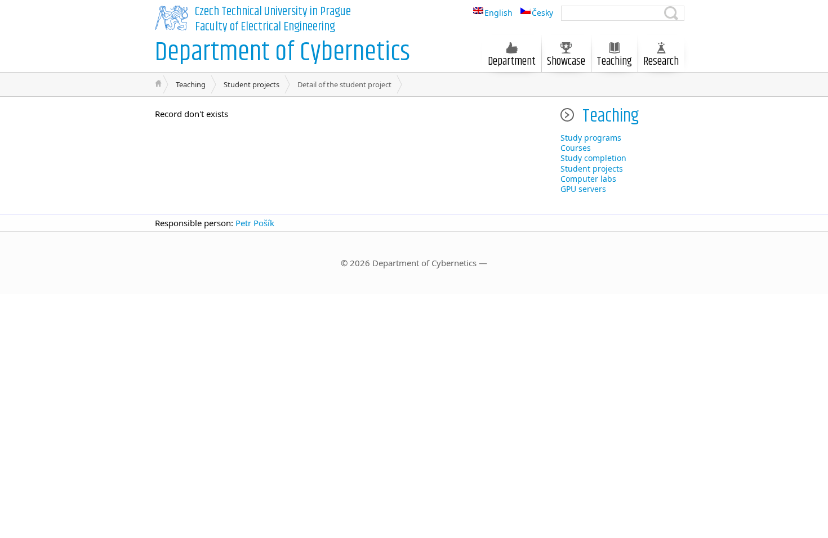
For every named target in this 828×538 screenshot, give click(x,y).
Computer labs (588, 178)
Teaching (191, 84)
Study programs (590, 137)
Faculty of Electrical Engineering (265, 27)
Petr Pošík (254, 222)
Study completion (593, 158)
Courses (575, 147)
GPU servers (583, 188)
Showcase (566, 61)
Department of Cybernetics (282, 52)
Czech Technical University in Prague (273, 11)
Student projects (251, 84)
